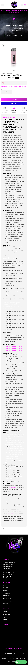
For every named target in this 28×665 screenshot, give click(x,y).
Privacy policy (6, 593)
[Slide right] (17, 70)
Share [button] (4, 528)
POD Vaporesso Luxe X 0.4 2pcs (14, 346)
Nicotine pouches (7, 614)
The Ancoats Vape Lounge (6, 658)
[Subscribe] (21, 35)
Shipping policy (7, 598)
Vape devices (6, 617)
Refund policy (6, 595)
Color (2, 80)
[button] (2, 5)
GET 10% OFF (6, 585)
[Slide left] (10, 70)
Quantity (2, 89)
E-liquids (5, 611)
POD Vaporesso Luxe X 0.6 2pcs (14, 350)
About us (5, 590)
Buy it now (14, 103)
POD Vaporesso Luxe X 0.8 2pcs (14, 348)
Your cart (5, 587)
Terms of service (7, 601)
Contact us (6, 603)
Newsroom (5, 619)
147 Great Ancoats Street (9, 562)
